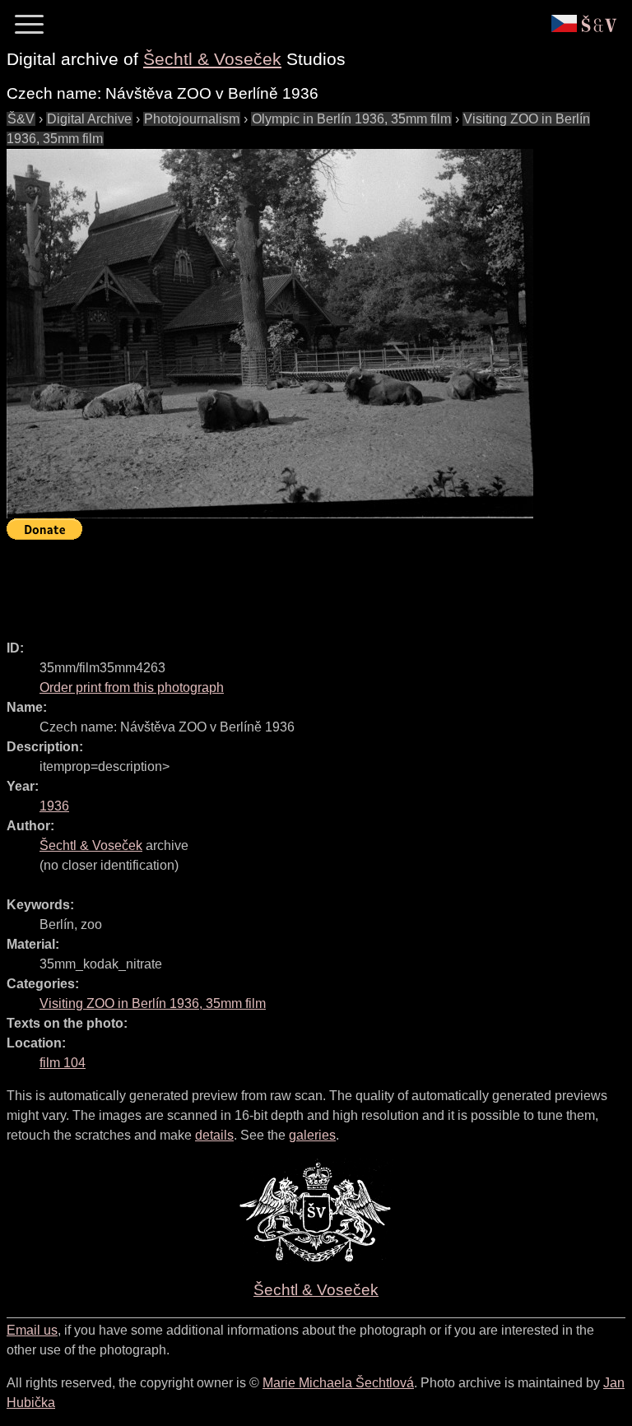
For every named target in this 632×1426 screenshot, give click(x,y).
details (214, 1135)
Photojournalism (191, 119)
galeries (312, 1135)
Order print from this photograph (132, 687)
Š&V (21, 119)
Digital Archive (89, 119)
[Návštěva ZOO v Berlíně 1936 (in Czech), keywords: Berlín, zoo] (270, 333)
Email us (32, 1330)
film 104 (63, 1063)
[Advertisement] (306, 583)
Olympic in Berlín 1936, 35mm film (351, 119)
